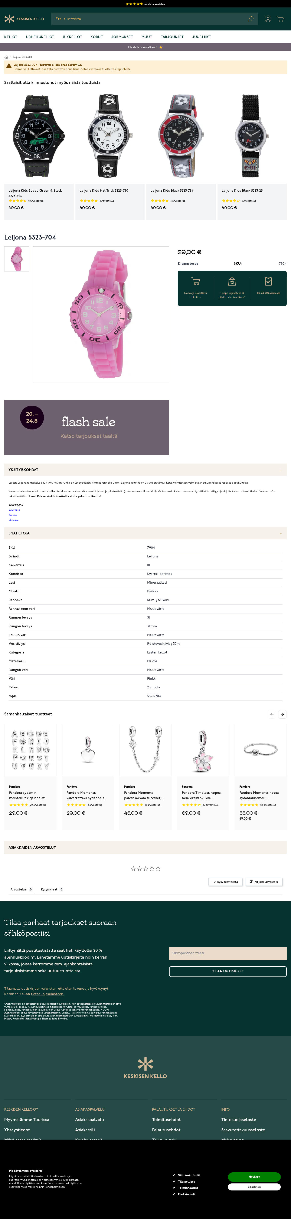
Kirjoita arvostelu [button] (266, 882)
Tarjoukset (172, 37)
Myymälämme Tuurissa (26, 1119)
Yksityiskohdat (23, 470)
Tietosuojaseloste (238, 1119)
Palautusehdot (166, 1130)
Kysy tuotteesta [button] (227, 882)
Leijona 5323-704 (22, 57)
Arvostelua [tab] (19, 889)
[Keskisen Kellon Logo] (24, 19)
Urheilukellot (40, 37)
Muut (147, 37)
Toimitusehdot (166, 1119)
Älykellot (72, 37)
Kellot (10, 37)
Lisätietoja (19, 533)
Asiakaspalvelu (89, 1119)
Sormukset (122, 37)
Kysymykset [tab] (49, 889)
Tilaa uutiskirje (228, 971)
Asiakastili (85, 1130)
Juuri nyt (201, 37)
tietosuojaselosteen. (47, 994)
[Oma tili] (268, 19)
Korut (97, 37)
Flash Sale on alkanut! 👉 (145, 47)
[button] (282, 714)
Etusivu (6, 57)
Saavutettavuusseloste (243, 1130)
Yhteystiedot (17, 1130)
